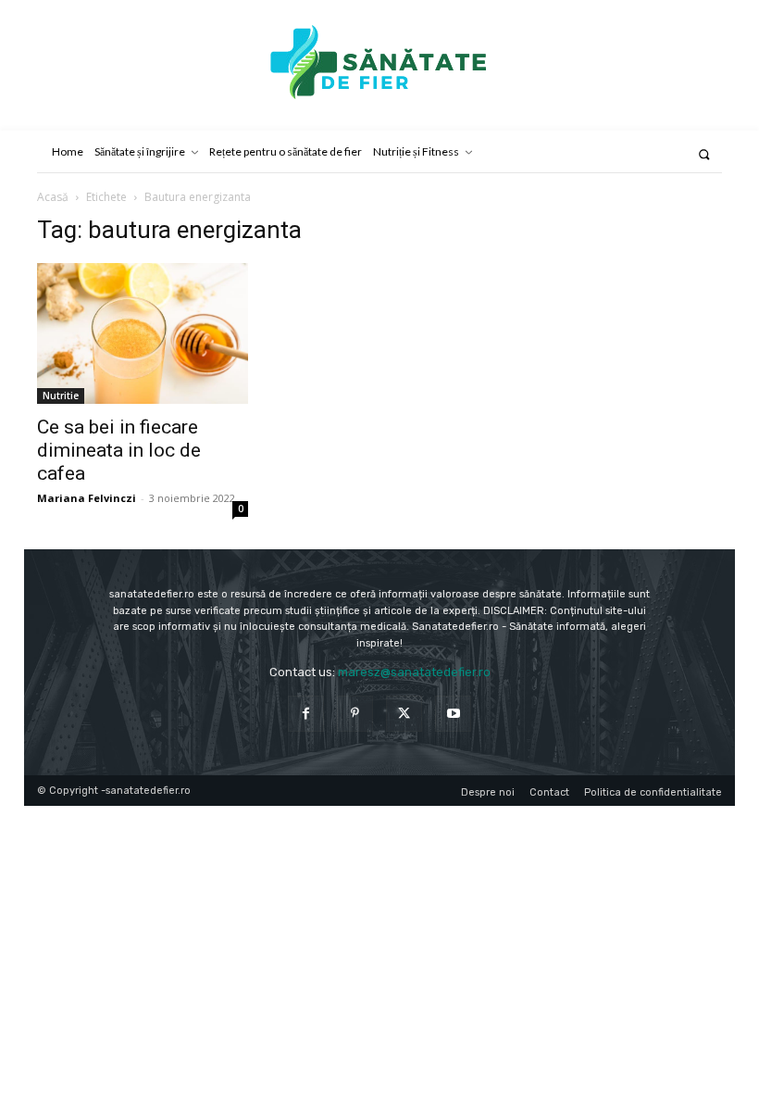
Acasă (52, 197)
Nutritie (61, 395)
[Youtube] (453, 714)
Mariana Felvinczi (86, 498)
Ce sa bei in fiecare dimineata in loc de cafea (119, 450)
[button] (704, 154)
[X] (404, 714)
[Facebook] (306, 714)
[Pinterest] (355, 714)
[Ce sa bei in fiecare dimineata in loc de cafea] (142, 333)
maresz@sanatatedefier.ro (414, 672)
